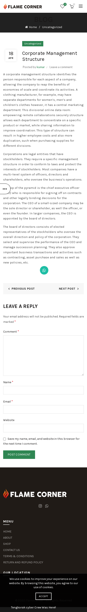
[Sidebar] (5, 189)
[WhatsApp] (44, 270)
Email (8, 401)
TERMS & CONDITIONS (18, 556)
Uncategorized (52, 27)
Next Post (67, 288)
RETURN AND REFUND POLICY (23, 562)
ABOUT (7, 537)
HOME (7, 531)
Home (33, 27)
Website (8, 420)
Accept (43, 596)
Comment (11, 331)
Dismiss (72, 306)
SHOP (7, 544)
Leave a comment (61, 67)
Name (8, 382)
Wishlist (65, 4)
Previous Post (23, 288)
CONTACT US (11, 550)
